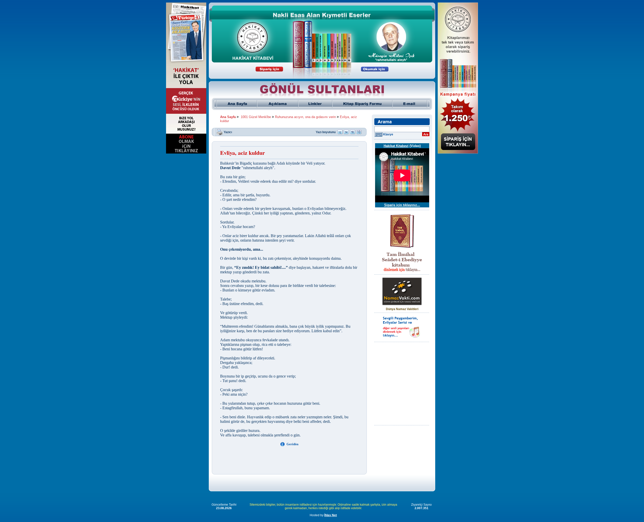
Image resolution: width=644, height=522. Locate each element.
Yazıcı (228, 132)
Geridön (292, 444)
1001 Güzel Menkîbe (256, 117)
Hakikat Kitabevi (396, 146)
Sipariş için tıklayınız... (402, 205)
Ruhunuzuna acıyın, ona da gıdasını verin (305, 117)
